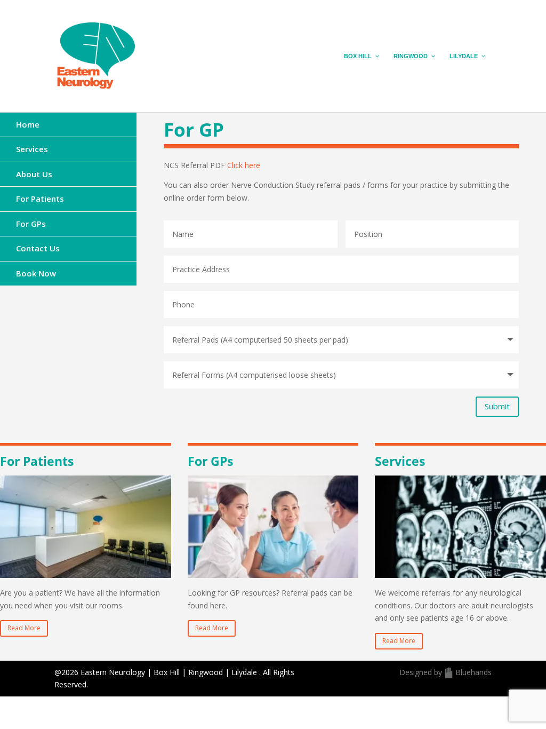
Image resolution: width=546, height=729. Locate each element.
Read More (24, 627)
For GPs (31, 223)
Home (27, 124)
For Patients (40, 198)
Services (32, 149)
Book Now (36, 273)
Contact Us (38, 248)
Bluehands (473, 672)
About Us (34, 174)
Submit (497, 406)
